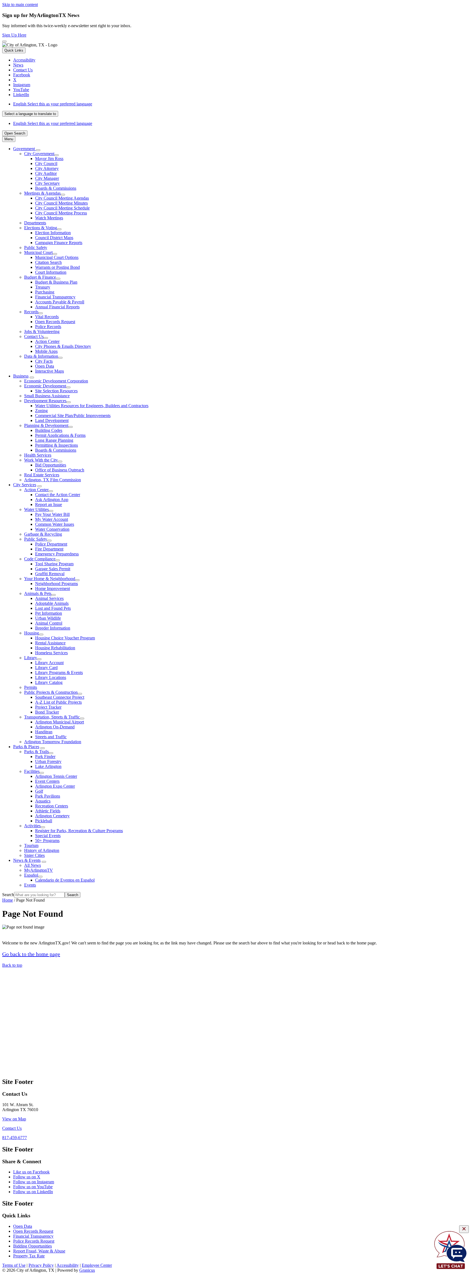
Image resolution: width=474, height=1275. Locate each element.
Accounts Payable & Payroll (59, 302)
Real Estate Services (41, 474)
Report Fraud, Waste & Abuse (39, 1251)
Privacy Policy (41, 1265)
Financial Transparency (55, 297)
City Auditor (46, 173)
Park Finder (45, 756)
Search (8, 894)
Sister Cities (34, 855)
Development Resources (45, 400)
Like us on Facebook (31, 1172)
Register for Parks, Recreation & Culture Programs (79, 830)
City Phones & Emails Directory (63, 346)
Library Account (49, 662)
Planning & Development (46, 425)
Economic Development (45, 386)
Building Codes (48, 430)
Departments (35, 222)
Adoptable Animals (52, 603)
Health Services (37, 455)
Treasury (42, 287)
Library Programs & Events (59, 672)
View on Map (14, 1119)
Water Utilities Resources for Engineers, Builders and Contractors (91, 405)
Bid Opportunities (50, 465)
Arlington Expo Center (55, 786)
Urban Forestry (48, 761)
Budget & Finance (40, 277)
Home (7, 900)
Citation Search (48, 262)
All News (32, 865)
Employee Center (97, 1265)
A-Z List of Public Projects (58, 702)
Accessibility (68, 1265)
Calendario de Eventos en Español (65, 880)
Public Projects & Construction (51, 692)
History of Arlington (41, 850)
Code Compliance (39, 559)
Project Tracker (48, 707)
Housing (31, 633)
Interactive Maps (49, 371)
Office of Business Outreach (59, 470)
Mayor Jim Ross (49, 158)
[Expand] (38, 150)
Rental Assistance (50, 643)
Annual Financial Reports (57, 306)
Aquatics (42, 801)
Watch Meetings (49, 218)
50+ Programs (47, 840)
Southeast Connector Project (59, 697)
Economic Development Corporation (56, 381)
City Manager (47, 178)
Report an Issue (48, 504)
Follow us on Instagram (33, 1181)
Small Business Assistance (47, 395)
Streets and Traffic (51, 736)
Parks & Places (26, 746)
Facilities (32, 771)
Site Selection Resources (56, 390)
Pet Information (48, 613)
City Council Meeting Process (61, 213)
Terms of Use (14, 1265)
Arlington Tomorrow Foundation (52, 741)
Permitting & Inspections (56, 445)
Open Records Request (55, 321)
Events (30, 885)
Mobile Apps (46, 351)
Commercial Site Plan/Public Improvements (73, 415)
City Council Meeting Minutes (61, 203)
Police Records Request (33, 1241)
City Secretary (47, 183)
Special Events (48, 835)
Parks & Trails (36, 751)
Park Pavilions (47, 796)
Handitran (43, 731)
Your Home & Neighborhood (49, 578)
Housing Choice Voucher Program (65, 638)
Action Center (47, 341)
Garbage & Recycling (43, 534)
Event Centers (47, 781)
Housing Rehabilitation (55, 647)
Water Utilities (36, 509)
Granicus (87, 1270)
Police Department (51, 544)
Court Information (50, 272)
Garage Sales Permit (52, 568)
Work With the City (41, 460)
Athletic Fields (47, 811)
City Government (39, 153)
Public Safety (35, 247)
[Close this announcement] (4, 41)
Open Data (44, 366)
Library (30, 657)
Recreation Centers (51, 806)
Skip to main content (20, 4)
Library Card (46, 667)
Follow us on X (26, 1177)
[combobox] (30, 114)
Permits (30, 687)
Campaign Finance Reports (58, 242)
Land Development (52, 420)
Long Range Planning (54, 440)
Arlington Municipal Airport (59, 722)
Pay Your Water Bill (52, 514)
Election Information (53, 232)
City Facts (44, 361)
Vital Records (47, 316)
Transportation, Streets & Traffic (52, 717)
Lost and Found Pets (53, 608)
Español (31, 875)
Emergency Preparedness (57, 554)
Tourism (31, 845)
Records (31, 311)
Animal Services (49, 598)
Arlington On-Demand (55, 727)
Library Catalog (49, 682)
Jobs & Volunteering (42, 331)
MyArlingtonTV (38, 870)
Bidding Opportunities (32, 1246)
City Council (46, 163)
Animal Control (48, 623)
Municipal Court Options (56, 257)
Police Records (48, 326)
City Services (24, 484)
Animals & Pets (37, 593)
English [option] (52, 123)
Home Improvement (52, 588)
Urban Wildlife (48, 618)
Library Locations (50, 677)
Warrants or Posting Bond (57, 267)
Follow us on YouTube (33, 1186)
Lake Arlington (48, 766)
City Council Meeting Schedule (62, 208)
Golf (39, 791)
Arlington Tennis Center (56, 776)
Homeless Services (51, 652)
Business (21, 376)
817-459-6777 (14, 1137)
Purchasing (44, 292)
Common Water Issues (54, 524)
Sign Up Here (14, 35)
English (52, 104)
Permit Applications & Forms (60, 435)
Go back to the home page (31, 954)
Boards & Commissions (55, 188)
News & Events (27, 860)
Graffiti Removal (49, 573)
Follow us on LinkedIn (33, 1191)
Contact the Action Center (57, 494)
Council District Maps (54, 237)
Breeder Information (52, 628)
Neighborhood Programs (56, 583)
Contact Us (34, 336)
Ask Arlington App (51, 499)
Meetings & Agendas (42, 193)
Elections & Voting (40, 227)
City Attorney (47, 168)
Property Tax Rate (29, 1256)
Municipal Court (38, 252)
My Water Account (51, 519)
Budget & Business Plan (56, 282)
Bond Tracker (47, 712)
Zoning (41, 410)
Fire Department (49, 549)
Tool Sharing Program (54, 563)
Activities (32, 825)
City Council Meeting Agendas (62, 198)
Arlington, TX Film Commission (52, 479)
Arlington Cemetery (52, 815)
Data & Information (41, 356)
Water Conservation (52, 529)
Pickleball (43, 820)
